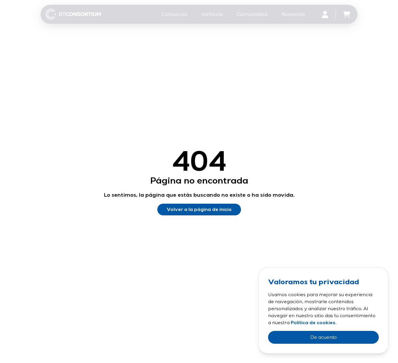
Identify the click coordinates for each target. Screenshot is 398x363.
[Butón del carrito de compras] (347, 14)
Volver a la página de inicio (199, 209)
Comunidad (252, 14)
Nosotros (293, 14)
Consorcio (174, 14)
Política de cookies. (314, 323)
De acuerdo (323, 337)
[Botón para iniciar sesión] (325, 14)
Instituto (212, 14)
